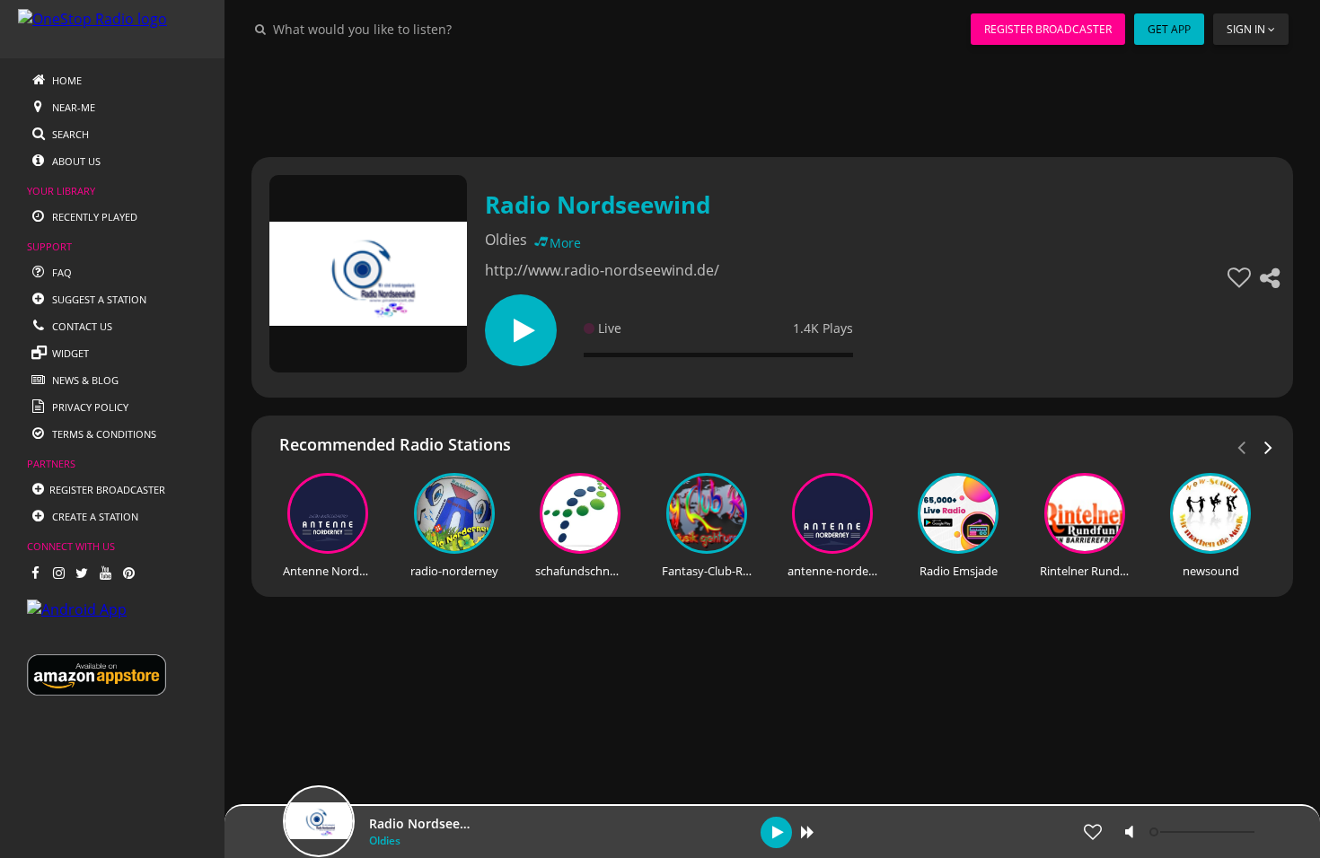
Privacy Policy (88, 407)
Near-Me (72, 107)
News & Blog (84, 380)
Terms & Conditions (102, 434)
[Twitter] (82, 572)
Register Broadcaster (1048, 29)
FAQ (60, 272)
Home (65, 80)
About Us (75, 161)
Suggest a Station (97, 299)
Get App (1169, 29)
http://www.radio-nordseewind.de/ (602, 270)
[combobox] (416, 28)
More (565, 242)
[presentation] (1268, 446)
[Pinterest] (128, 572)
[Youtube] (105, 572)
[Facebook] (35, 572)
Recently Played (93, 216)
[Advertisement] (772, 98)
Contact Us (80, 326)
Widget (69, 353)
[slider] (1204, 832)
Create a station (93, 516)
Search (69, 134)
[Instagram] (58, 572)
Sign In (1246, 29)
